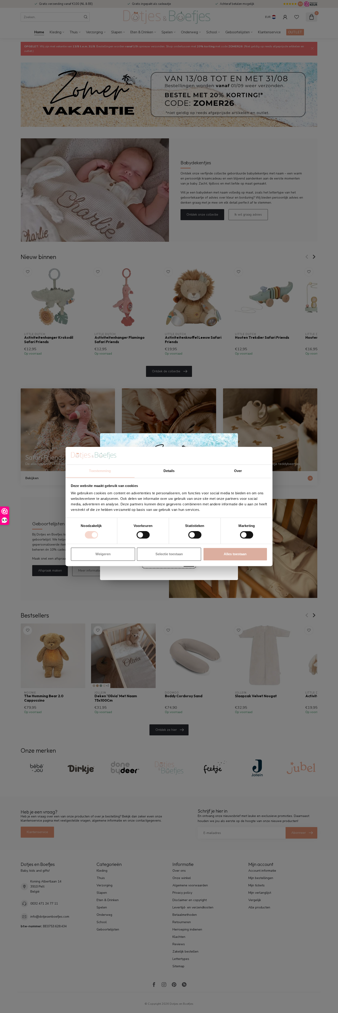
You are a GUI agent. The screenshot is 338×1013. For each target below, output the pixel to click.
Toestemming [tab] (100, 471)
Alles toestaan (235, 554)
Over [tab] (238, 471)
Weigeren (103, 554)
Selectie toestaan (169, 554)
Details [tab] (169, 471)
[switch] (143, 535)
